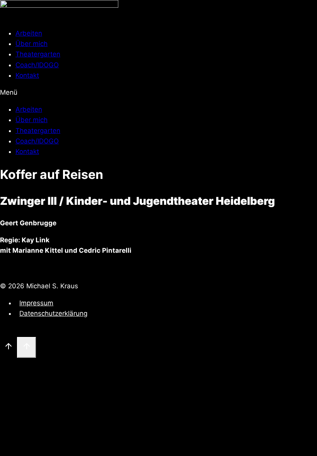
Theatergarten (37, 54)
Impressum (36, 303)
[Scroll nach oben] (8, 347)
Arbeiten (28, 33)
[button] (158, 92)
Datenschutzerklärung (53, 313)
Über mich (31, 44)
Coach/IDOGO (37, 65)
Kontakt (27, 75)
